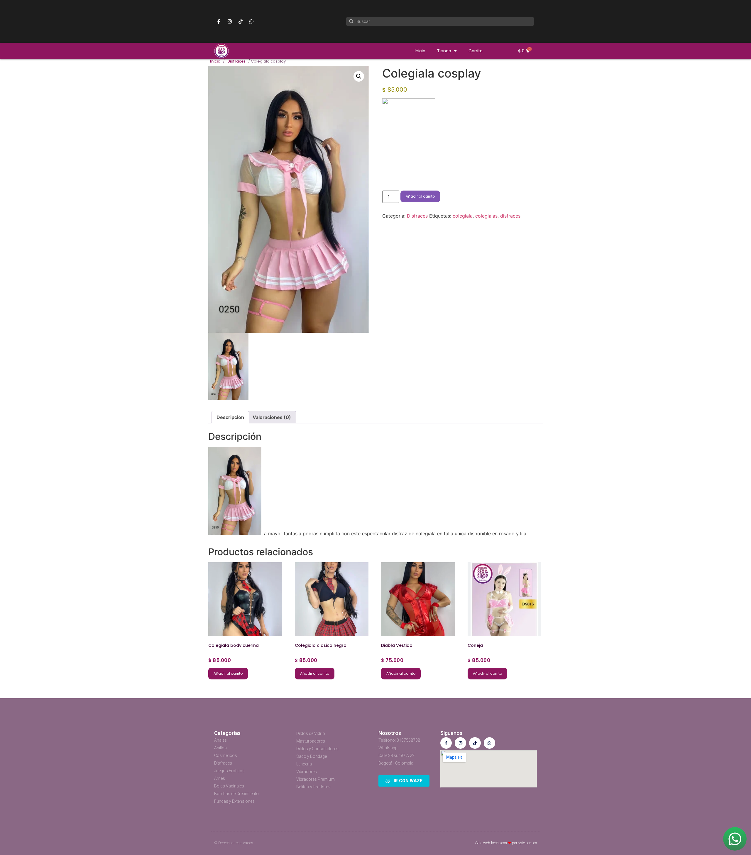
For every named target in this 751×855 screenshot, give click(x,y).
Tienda (444, 51)
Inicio (420, 51)
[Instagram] (229, 21)
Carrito (475, 51)
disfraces (510, 216)
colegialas (486, 216)
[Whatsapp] (251, 21)
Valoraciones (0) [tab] (272, 417)
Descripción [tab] (230, 417)
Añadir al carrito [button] (228, 673)
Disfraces (236, 61)
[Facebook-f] (219, 21)
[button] (358, 76)
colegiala (463, 216)
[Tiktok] (240, 21)
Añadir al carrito (420, 196)
